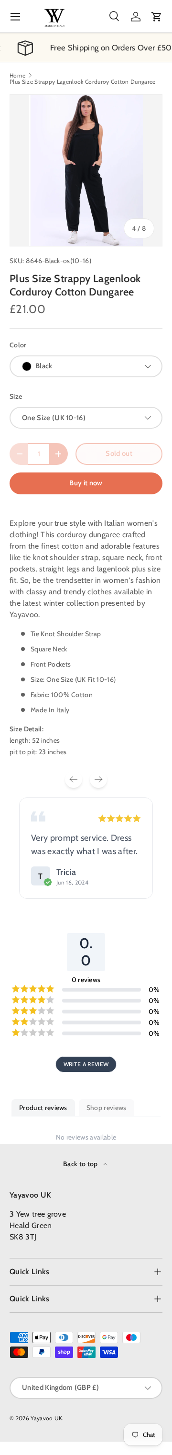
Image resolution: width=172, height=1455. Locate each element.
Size (16, 396)
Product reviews (43, 1107)
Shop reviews (106, 1107)
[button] (156, 16)
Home (17, 76)
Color (18, 345)
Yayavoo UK (46, 1418)
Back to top (81, 1164)
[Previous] (73, 779)
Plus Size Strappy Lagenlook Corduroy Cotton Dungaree (83, 82)
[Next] (98, 779)
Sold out (119, 453)
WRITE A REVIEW (86, 1064)
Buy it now (85, 483)
